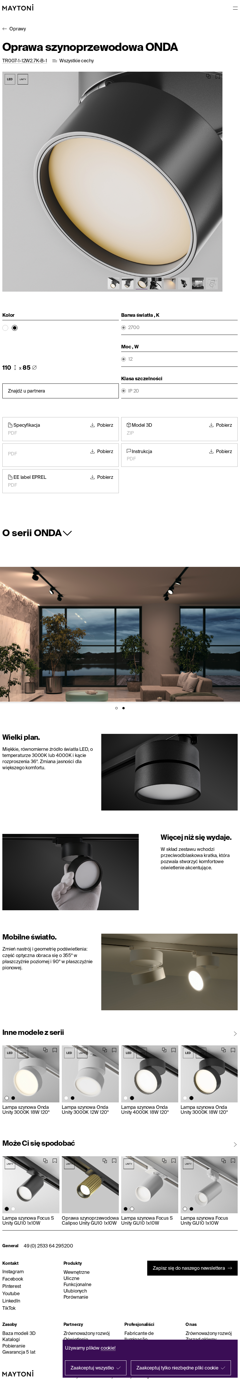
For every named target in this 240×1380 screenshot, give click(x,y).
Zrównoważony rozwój (87, 1333)
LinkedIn (11, 1300)
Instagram (13, 1271)
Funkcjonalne (77, 1284)
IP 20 (133, 390)
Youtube (11, 1293)
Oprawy (17, 28)
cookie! (108, 1347)
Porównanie (76, 1297)
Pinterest (11, 1286)
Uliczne (71, 1278)
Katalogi (11, 1339)
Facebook (12, 1278)
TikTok (9, 1308)
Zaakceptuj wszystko (92, 1367)
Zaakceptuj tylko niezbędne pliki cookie (177, 1367)
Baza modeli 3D (19, 1333)
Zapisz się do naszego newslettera (189, 1268)
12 (130, 359)
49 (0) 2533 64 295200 (48, 1245)
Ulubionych (75, 1290)
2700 (133, 327)
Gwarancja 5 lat (18, 1352)
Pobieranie (13, 1345)
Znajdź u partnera (26, 390)
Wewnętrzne (77, 1272)
